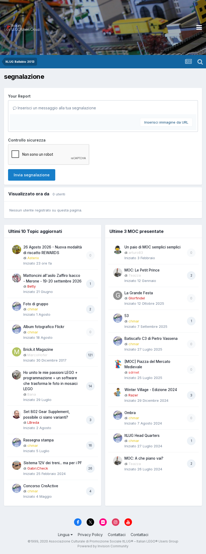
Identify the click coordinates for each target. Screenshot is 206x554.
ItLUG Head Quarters (142, 435)
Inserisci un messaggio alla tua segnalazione (56, 108)
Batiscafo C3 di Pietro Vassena (151, 338)
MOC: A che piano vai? (143, 458)
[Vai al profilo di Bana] (16, 375)
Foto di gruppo (35, 304)
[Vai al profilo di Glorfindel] (117, 295)
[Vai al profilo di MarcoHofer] (16, 351)
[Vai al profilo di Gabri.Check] (16, 465)
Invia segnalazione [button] (32, 175)
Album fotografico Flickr (43, 327)
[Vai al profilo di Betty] (16, 277)
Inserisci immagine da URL (166, 122)
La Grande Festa (138, 293)
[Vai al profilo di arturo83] (117, 249)
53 (126, 316)
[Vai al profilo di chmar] (16, 306)
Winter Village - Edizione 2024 (150, 390)
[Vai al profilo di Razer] (117, 392)
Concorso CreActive (40, 486)
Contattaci (117, 534)
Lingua (64, 534)
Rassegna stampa (38, 440)
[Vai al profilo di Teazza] (117, 272)
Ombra (130, 413)
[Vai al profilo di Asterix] (16, 249)
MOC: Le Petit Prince (142, 270)
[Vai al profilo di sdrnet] (117, 364)
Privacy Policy (90, 534)
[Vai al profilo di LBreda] (16, 414)
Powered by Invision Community (103, 546)
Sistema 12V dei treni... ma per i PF (52, 463)
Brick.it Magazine (38, 349)
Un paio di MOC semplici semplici (152, 247)
